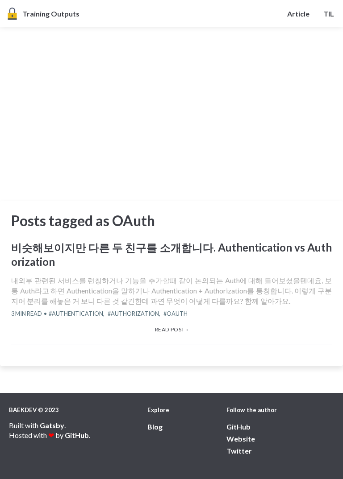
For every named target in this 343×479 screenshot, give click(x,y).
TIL (328, 13)
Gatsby (52, 425)
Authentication (77, 313)
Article (298, 13)
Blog (155, 426)
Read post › (171, 329)
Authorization (135, 313)
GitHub (77, 435)
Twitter (239, 450)
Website (240, 438)
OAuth (177, 313)
